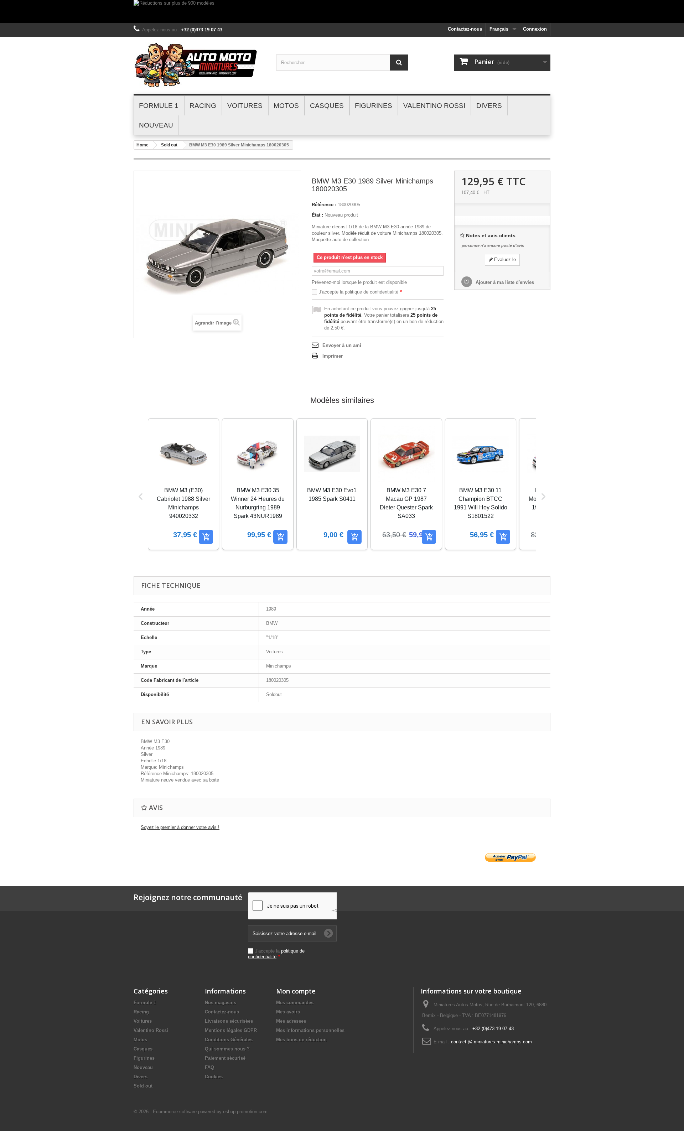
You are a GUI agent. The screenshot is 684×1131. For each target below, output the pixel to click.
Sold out (169, 144)
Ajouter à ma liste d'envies (504, 282)
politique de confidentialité (371, 292)
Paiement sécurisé (225, 1058)
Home (142, 144)
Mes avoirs (288, 1012)
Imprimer (332, 356)
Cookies (214, 1076)
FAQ (209, 1067)
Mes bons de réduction (301, 1039)
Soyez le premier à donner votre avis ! (180, 827)
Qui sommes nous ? (227, 1049)
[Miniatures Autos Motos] (199, 65)
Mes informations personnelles (310, 1030)
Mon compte (296, 991)
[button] (141, 496)
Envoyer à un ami (341, 345)
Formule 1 (145, 1002)
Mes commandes (295, 1002)
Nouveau (143, 1067)
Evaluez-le (504, 259)
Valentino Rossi (151, 1030)
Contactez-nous (465, 29)
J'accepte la (360, 292)
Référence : (324, 204)
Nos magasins (220, 1002)
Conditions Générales (229, 1039)
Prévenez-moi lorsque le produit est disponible (359, 282)
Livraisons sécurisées (229, 1021)
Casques (143, 1049)
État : (317, 215)
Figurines (144, 1058)
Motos (140, 1039)
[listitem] (183, 484)
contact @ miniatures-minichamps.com (491, 1041)
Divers (140, 1076)
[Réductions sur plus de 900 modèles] (342, 11)
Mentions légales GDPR (231, 1030)
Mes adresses (291, 1021)
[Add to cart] (206, 537)
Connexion (535, 29)
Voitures (143, 1021)
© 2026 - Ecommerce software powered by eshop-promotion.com (201, 1111)
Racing (141, 1012)
